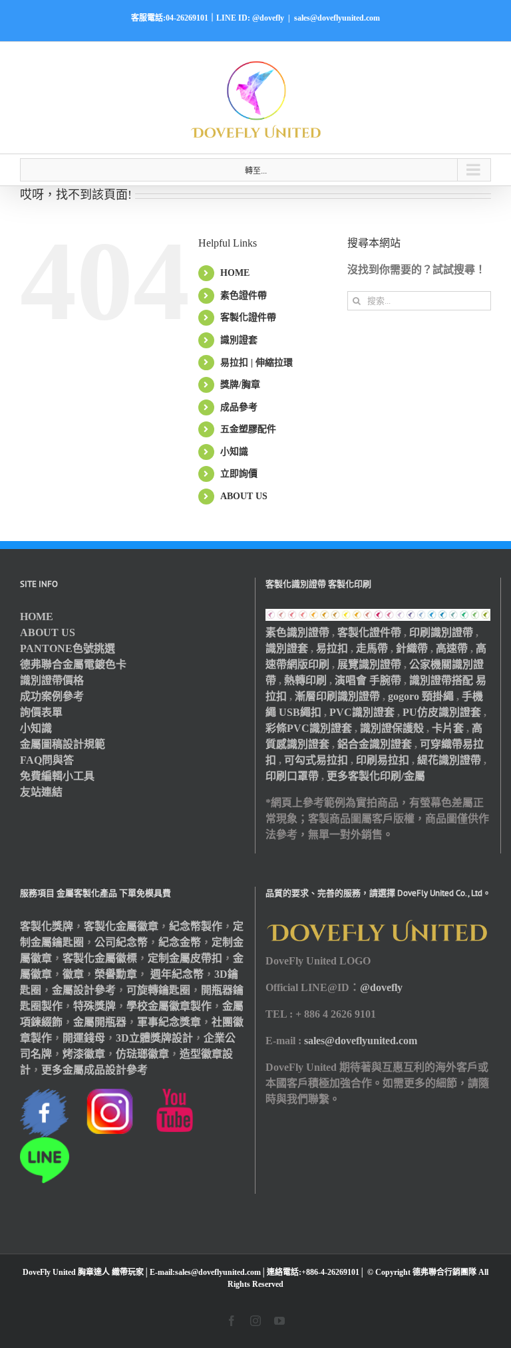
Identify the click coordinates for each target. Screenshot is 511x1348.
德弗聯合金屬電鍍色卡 (73, 664)
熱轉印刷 (305, 680)
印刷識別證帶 (441, 632)
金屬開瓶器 (99, 1022)
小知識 (234, 452)
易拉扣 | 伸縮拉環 (256, 363)
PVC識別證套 (362, 712)
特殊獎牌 (94, 1006)
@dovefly (381, 987)
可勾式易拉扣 (316, 760)
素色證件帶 (243, 295)
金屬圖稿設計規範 (62, 744)
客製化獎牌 (46, 926)
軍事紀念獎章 (169, 1022)
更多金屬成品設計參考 (94, 1069)
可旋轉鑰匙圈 (158, 990)
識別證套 (238, 340)
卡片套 (448, 728)
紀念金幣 (179, 942)
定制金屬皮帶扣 (185, 958)
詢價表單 (41, 712)
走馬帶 (372, 648)
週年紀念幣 (177, 974)
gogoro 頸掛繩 (421, 696)
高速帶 (452, 648)
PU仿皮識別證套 (442, 712)
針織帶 (412, 648)
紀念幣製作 (195, 926)
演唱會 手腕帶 (368, 680)
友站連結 (41, 792)
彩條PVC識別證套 (308, 728)
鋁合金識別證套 (374, 744)
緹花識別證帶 (449, 760)
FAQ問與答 (47, 760)
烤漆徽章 (84, 1054)
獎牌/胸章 (240, 385)
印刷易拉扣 (382, 760)
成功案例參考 (52, 696)
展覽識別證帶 (369, 664)
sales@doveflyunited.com (337, 18)
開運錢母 (84, 1038)
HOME (235, 273)
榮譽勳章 (115, 974)
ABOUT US (243, 496)
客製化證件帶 (248, 317)
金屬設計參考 (84, 990)
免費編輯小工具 (57, 776)
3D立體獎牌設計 (154, 1038)
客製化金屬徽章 (121, 926)
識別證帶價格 (52, 680)
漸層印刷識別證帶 (337, 696)
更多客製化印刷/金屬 (376, 776)
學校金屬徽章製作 (169, 1006)
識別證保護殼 (392, 728)
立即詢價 (238, 474)
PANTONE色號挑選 (67, 648)
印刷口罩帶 (292, 776)
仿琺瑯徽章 (142, 1054)
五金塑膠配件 (248, 429)
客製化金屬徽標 (100, 958)
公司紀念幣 (121, 942)
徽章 (73, 974)
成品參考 (238, 407)
